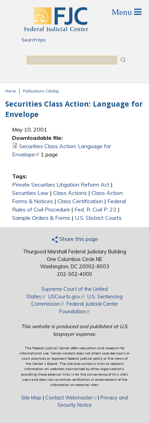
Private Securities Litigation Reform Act (60, 184)
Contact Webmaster (71, 398)
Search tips (33, 40)
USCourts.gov (66, 297)
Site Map (31, 398)
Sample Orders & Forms (41, 217)
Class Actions (70, 192)
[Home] (56, 29)
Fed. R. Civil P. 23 (95, 209)
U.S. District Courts (98, 217)
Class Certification (80, 201)
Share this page (78, 238)
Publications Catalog (41, 91)
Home (10, 91)
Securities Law (30, 192)
